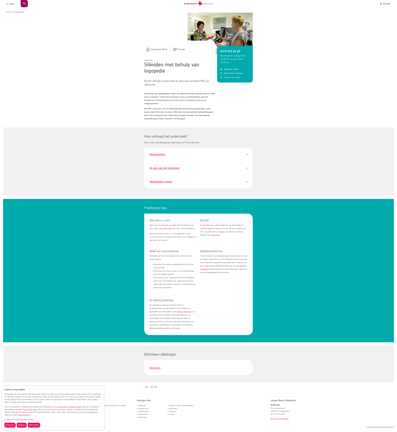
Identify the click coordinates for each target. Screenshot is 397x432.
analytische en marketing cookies (69, 407)
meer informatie (165, 228)
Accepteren (10, 425)
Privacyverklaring (23, 415)
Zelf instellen (34, 425)
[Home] (198, 3)
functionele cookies (30, 410)
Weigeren (21, 425)
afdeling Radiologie (184, 312)
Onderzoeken (143, 414)
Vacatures (173, 411)
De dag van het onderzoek (198, 168)
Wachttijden (174, 408)
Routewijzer (143, 417)
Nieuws (172, 414)
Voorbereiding (198, 154)
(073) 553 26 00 (230, 51)
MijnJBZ (206, 225)
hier (155, 240)
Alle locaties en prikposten (280, 419)
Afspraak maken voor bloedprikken (181, 405)
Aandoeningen (144, 408)
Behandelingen (144, 411)
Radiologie (155, 368)
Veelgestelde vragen (198, 181)
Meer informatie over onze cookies (20, 419)
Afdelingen (142, 405)
